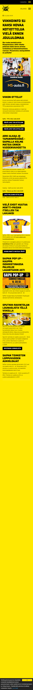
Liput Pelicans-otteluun (13, 195)
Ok (27, 680)
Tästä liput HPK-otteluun (13, 129)
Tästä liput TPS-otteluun (13, 122)
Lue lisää (15, 688)
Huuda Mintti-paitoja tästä (14, 251)
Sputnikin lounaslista (12, 348)
